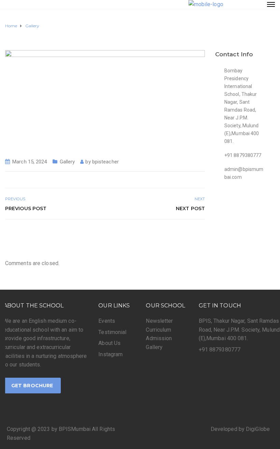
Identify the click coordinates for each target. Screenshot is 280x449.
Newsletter (159, 321)
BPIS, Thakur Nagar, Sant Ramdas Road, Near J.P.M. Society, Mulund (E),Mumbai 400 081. (239, 330)
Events (106, 321)
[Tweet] (185, 234)
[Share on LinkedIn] (200, 234)
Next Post (190, 208)
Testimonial (112, 332)
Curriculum (158, 330)
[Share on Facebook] (178, 234)
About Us (109, 343)
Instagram (110, 354)
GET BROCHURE (32, 385)
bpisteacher (105, 162)
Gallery (67, 162)
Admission (159, 338)
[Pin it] (193, 234)
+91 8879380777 (219, 349)
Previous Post (25, 208)
